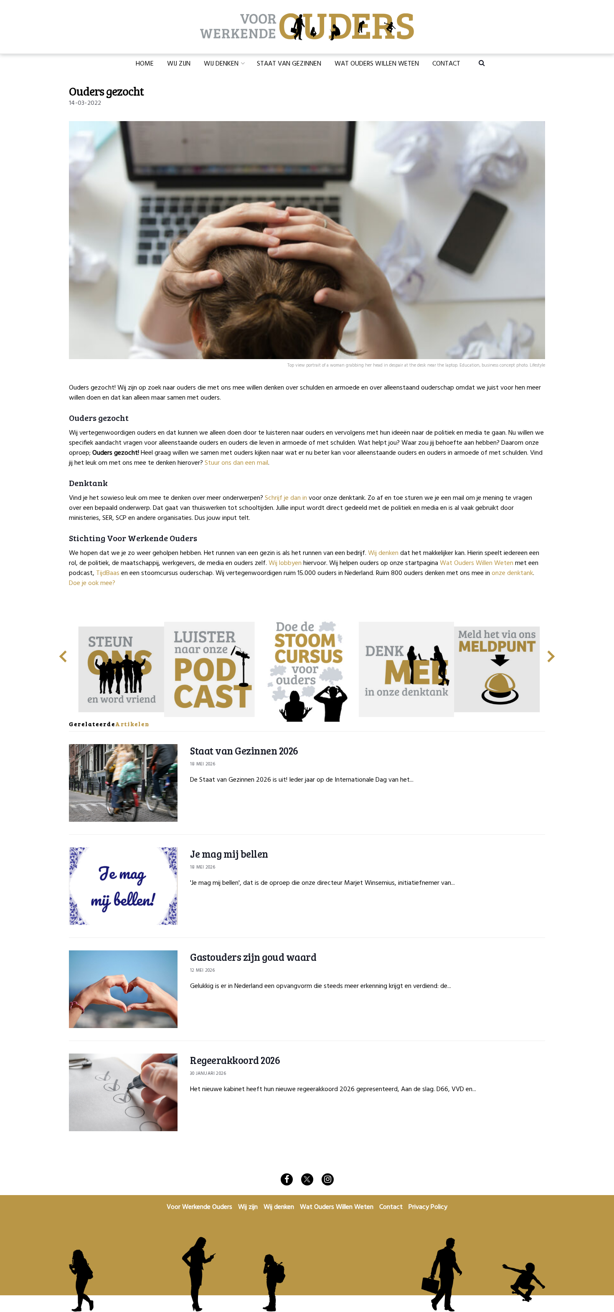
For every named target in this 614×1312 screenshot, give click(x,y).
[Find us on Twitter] (307, 1179)
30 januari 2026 (208, 1073)
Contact (446, 63)
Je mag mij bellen (229, 854)
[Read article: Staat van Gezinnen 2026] (123, 783)
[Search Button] (482, 62)
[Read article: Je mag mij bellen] (123, 886)
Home (145, 63)
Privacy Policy (427, 1207)
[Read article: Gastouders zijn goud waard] (123, 989)
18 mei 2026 (202, 764)
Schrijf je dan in (286, 498)
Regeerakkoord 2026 (235, 1060)
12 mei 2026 (202, 970)
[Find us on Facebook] (287, 1179)
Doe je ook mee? (92, 583)
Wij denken (221, 63)
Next (551, 653)
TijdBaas (107, 573)
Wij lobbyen (285, 563)
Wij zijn (178, 63)
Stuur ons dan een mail (236, 463)
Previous (62, 653)
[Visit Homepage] (307, 27)
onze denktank (512, 573)
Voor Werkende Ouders (199, 1207)
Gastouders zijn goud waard (253, 957)
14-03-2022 (85, 103)
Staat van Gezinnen (289, 63)
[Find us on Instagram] (328, 1179)
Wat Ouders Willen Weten (377, 63)
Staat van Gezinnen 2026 (244, 750)
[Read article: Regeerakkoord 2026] (123, 1092)
